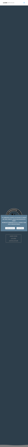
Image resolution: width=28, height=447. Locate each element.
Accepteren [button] (20, 228)
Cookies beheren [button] (10, 228)
